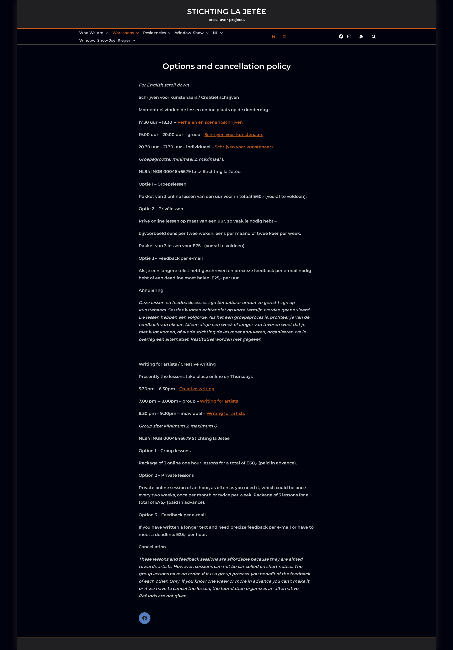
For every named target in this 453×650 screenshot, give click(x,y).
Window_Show (189, 33)
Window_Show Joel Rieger (104, 40)
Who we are (91, 33)
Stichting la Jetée (226, 11)
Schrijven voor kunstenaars (233, 134)
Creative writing (196, 388)
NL (215, 33)
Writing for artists (219, 401)
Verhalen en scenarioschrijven (210, 122)
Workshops (123, 33)
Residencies (154, 33)
